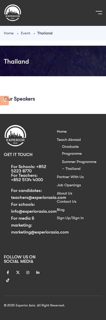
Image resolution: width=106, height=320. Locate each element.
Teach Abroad (69, 139)
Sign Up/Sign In (70, 218)
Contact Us (66, 201)
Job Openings (69, 185)
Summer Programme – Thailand (79, 165)
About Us (64, 193)
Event (25, 33)
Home (9, 33)
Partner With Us (70, 176)
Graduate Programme (72, 150)
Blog (61, 209)
